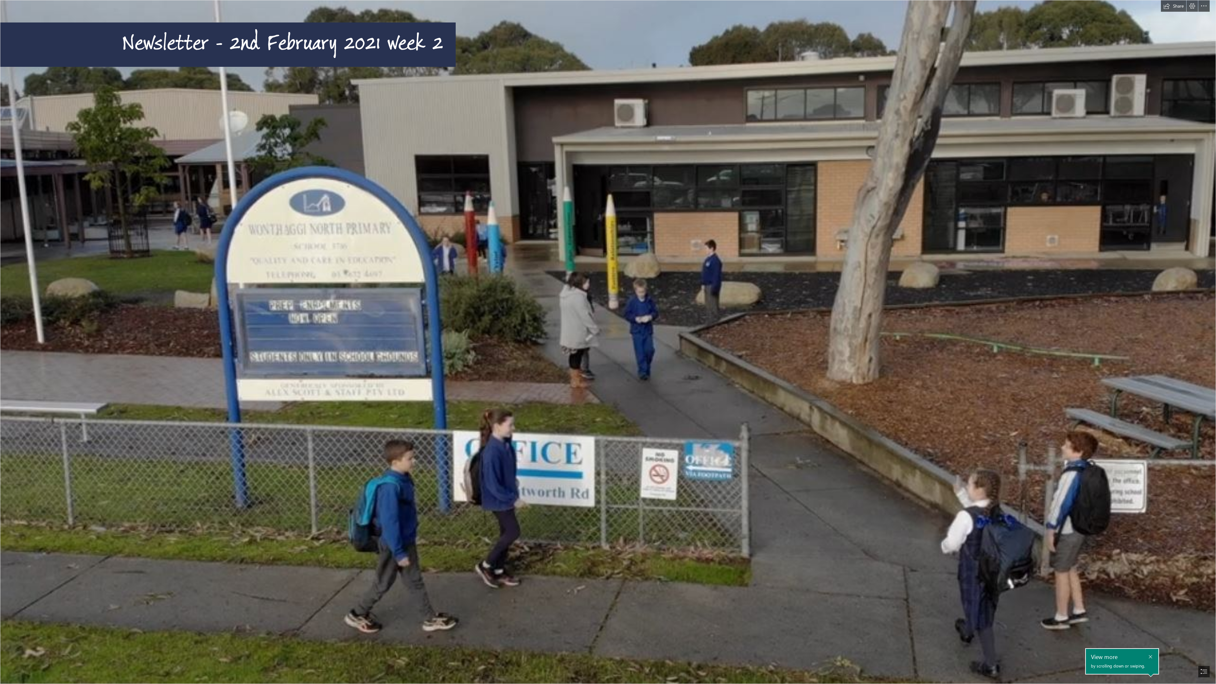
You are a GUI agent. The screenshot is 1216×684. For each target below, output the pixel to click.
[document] (608, 342)
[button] (1173, 6)
